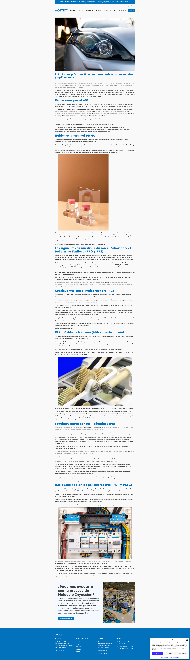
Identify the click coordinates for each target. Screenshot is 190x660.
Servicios (98, 10)
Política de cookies (164, 657)
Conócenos (122, 10)
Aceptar (157, 653)
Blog (114, 10)
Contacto (131, 10)
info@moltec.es (87, 3)
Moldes (81, 10)
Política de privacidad (174, 657)
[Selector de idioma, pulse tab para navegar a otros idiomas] (138, 10)
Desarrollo (89, 10)
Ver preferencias (182, 653)
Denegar (170, 653)
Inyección (73, 10)
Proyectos (107, 10)
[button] (187, 640)
